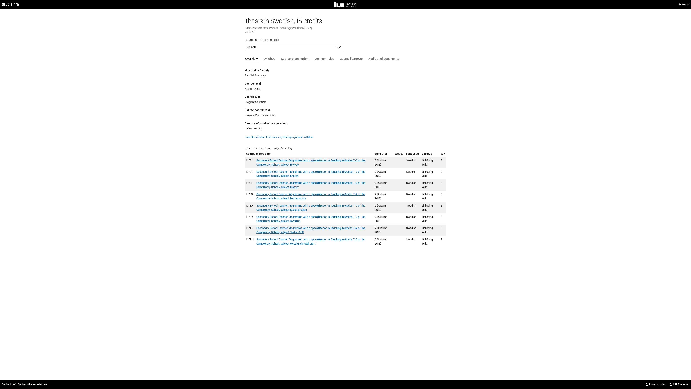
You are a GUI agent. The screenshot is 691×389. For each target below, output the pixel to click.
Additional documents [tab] (383, 59)
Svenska (683, 4)
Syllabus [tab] (269, 59)
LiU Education (680, 384)
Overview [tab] (251, 59)
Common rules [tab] (324, 59)
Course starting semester (262, 40)
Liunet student (657, 384)
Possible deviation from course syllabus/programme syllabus (279, 137)
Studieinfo (10, 4)
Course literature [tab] (351, 59)
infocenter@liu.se (37, 384)
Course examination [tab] (295, 59)
